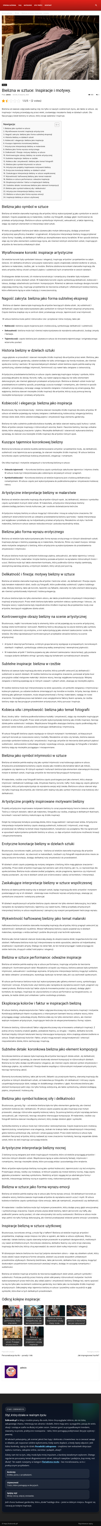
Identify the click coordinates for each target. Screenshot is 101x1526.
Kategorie (28, 5)
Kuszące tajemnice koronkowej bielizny (22, 143)
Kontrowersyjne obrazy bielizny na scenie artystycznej (29, 155)
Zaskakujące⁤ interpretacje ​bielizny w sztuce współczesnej (30, 173)
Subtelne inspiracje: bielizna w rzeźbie (22, 158)
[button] (96, 5)
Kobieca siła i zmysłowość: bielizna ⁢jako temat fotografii (29, 161)
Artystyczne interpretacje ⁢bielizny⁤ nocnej (23, 191)
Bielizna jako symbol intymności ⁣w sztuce (23, 164)
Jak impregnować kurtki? (88, 1355)
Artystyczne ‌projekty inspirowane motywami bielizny (28, 167)
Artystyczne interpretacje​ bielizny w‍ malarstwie (25, 146)
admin (8, 95)
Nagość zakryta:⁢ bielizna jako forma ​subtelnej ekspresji (28, 134)
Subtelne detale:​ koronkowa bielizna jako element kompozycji (32, 185)
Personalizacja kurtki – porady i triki (17, 1355)
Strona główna (7, 13)
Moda (17, 13)
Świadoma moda (50, 1462)
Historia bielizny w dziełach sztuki (19, 137)
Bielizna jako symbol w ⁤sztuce (17, 128)
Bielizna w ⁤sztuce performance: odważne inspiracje (27, 179)
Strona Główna (9, 5)
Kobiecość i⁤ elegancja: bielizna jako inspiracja (24, 140)
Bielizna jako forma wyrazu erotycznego (22, 149)
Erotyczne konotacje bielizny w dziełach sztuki (25, 170)
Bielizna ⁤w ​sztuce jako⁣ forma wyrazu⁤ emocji (24, 194)
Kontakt (48, 5)
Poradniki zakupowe (45, 1446)
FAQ (19, 5)
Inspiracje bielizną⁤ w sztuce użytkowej (22, 197)
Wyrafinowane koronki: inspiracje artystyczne (24, 131)
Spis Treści (38, 5)
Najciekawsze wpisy (85, 1523)
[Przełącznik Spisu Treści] (56, 124)
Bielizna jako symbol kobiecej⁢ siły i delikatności (26, 188)
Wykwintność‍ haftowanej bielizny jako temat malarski (28, 176)
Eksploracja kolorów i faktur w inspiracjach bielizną (27, 182)
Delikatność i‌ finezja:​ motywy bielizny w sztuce (25, 152)
